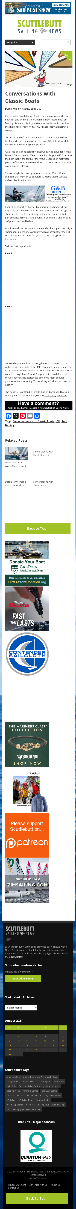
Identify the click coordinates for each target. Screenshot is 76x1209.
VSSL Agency (42, 1178)
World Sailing (58, 1104)
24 (18, 1050)
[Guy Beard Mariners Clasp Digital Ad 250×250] (27, 766)
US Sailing (11, 1100)
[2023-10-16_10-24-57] (36, 1146)
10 (18, 1041)
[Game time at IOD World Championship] (16, 459)
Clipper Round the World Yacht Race (40, 1077)
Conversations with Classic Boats (22, 116)
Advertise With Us (38, 1184)
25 (27, 1050)
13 (45, 1041)
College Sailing (13, 1081)
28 (54, 1050)
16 (10, 1045)
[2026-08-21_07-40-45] (38, 13)
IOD (58, 421)
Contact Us (13, 1187)
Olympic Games (30, 1090)
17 (18, 1045)
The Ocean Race (33, 1095)
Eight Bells (11, 1086)
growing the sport (51, 1086)
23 (10, 1050)
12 (36, 1041)
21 (54, 1045)
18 (27, 1045)
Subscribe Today (23, 978)
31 (18, 1054)
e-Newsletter (16, 956)
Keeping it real (13, 1090)
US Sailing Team (26, 1100)
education (59, 1081)
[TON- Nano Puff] (27, 811)
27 (45, 1050)
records (10, 1095)
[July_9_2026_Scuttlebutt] (27, 585)
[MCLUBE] (27, 630)
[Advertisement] (27, 699)
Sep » (13, 1058)
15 (63, 1041)
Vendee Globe (43, 1100)
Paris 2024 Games (49, 1090)
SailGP (20, 1095)
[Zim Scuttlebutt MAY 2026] (27, 902)
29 (63, 1050)
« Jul (7, 1058)
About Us (55, 1184)
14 (54, 1041)
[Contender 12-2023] (27, 675)
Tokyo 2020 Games (52, 1095)
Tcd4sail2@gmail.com (56, 395)
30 (10, 1054)
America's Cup (13, 1077)
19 (36, 1045)
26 (36, 1050)
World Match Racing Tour (37, 1104)
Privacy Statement (17, 1184)
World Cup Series (15, 1104)
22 (63, 1045)
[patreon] (27, 856)
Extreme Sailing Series (29, 1086)
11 (27, 1041)
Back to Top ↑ (38, 528)
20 (45, 1045)
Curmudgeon (45, 1081)
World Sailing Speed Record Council (23, 1109)
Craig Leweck (29, 1081)
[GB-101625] (38, 200)
